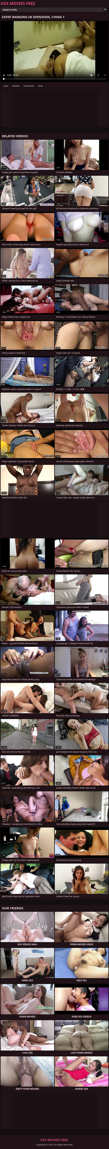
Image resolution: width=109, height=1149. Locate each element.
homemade (28, 86)
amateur (16, 86)
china (40, 86)
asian (6, 86)
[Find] (106, 10)
